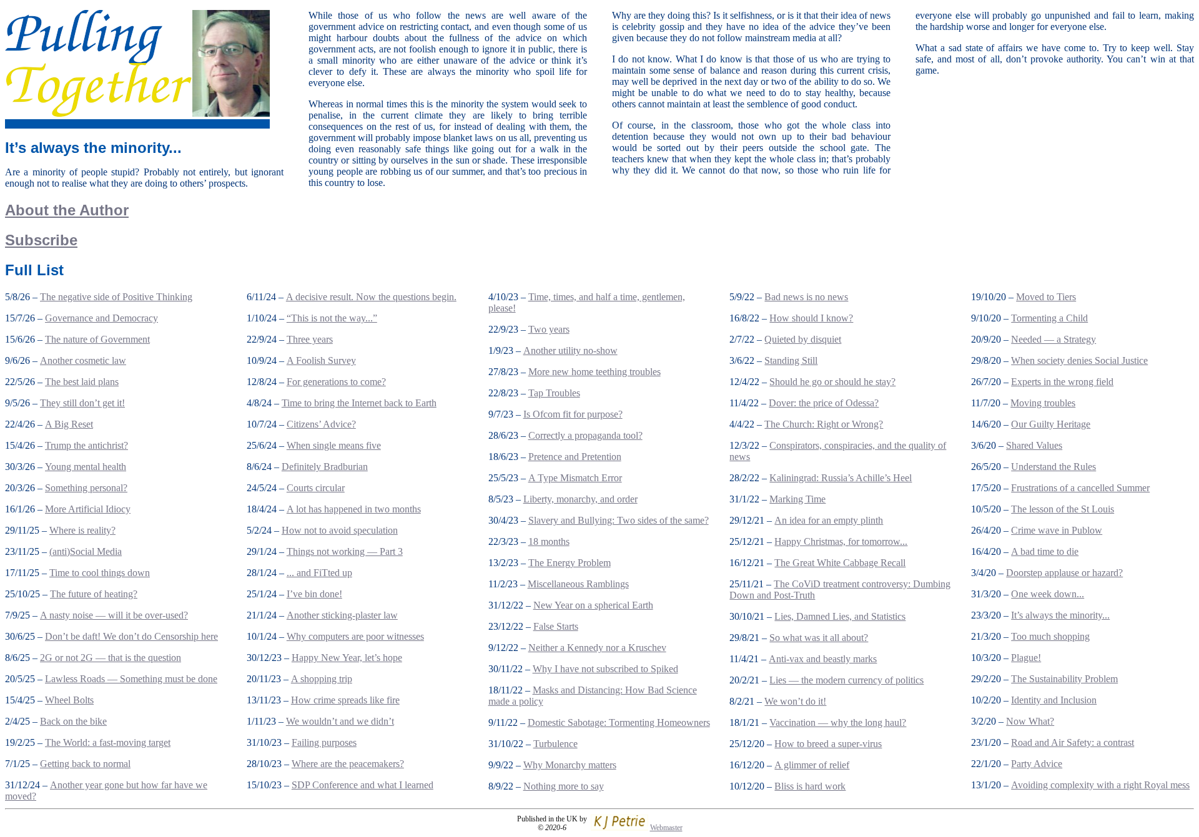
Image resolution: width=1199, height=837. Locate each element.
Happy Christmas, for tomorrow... (840, 541)
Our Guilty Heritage (1050, 424)
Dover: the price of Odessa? (824, 403)
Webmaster (666, 827)
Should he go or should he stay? (832, 381)
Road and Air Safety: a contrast (1072, 742)
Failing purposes (324, 742)
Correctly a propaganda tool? (585, 435)
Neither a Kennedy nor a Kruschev (597, 647)
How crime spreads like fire (345, 700)
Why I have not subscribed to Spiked (605, 668)
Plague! (1026, 657)
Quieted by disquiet (802, 339)
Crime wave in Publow (1056, 530)
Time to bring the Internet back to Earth (359, 403)
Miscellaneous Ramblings (578, 584)
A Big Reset (69, 424)
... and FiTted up (319, 572)
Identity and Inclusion (1054, 700)
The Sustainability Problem (1064, 678)
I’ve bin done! (314, 594)
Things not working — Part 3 (345, 551)
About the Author (67, 210)
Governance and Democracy (101, 318)
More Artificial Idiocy (88, 509)
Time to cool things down (99, 572)
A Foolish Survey (321, 360)
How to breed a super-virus (828, 743)
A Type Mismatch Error (575, 477)
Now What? (1030, 721)
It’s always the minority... (1060, 615)
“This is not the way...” (332, 318)
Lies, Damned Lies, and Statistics (839, 616)
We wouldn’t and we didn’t (340, 721)
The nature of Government (97, 339)
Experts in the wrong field (1062, 381)
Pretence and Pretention (574, 456)
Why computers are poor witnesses (355, 636)
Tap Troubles (554, 393)
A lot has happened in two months (354, 509)
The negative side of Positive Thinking (116, 296)
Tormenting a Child (1049, 318)
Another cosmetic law (83, 360)
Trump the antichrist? (86, 445)
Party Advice (1036, 763)
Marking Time (797, 499)
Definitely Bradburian (325, 466)
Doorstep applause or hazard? (1064, 572)
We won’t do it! (795, 701)
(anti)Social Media (85, 551)
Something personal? (86, 487)
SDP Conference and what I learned (362, 785)
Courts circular (316, 487)
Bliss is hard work (810, 786)
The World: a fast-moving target (107, 742)
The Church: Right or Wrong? (823, 424)
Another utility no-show (570, 350)
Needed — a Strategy (1053, 339)
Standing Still (790, 360)
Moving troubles (1042, 403)
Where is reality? (82, 530)
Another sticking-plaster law (342, 615)
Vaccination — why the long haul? (837, 722)
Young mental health (85, 466)
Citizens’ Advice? (321, 424)
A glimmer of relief (811, 765)
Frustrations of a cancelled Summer (1080, 487)
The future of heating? (93, 594)
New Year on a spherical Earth (593, 605)
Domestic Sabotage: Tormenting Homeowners (619, 722)
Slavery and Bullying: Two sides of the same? (618, 520)
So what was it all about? (818, 637)
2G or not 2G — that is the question (110, 657)
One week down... (1047, 594)
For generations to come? (336, 381)
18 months (549, 541)
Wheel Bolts (69, 700)
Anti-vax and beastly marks (823, 658)
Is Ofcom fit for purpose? (573, 414)
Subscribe (41, 240)
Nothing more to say (563, 786)
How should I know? (811, 318)
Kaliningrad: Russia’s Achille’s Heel (840, 477)
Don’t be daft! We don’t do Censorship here (131, 636)
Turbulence (555, 743)
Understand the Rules (1053, 466)
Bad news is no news (806, 296)
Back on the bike (73, 721)
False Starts (555, 626)
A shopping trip (321, 678)
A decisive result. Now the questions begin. (371, 296)
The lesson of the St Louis (1062, 509)
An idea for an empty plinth (828, 520)
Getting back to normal (85, 763)
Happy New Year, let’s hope (347, 657)
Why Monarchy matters (569, 765)
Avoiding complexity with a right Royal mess (1100, 785)
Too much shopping (1050, 636)
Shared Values (1034, 445)
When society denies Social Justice (1079, 360)
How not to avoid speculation (340, 530)
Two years (549, 329)
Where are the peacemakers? (348, 763)
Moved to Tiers (1046, 296)
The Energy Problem (569, 562)
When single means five (334, 445)
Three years (310, 339)
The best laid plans (82, 381)
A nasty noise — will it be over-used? (114, 615)
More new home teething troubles (594, 371)
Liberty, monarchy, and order (580, 499)
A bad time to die (1044, 551)
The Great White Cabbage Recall (839, 562)
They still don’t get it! (82, 403)
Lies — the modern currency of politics (846, 680)
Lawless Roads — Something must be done (131, 678)
